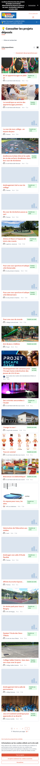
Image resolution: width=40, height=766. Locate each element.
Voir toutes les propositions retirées (12, 739)
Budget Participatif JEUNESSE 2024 (12, 21)
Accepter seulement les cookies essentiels (20, 758)
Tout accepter (20, 755)
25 (26, 731)
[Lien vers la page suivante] (27, 728)
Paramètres (20, 762)
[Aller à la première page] (15, 15)
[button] (34, 47)
